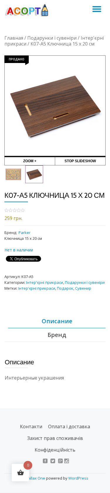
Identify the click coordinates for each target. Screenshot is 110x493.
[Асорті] (29, 10)
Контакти (31, 426)
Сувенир (83, 288)
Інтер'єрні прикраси (44, 282)
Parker (24, 232)
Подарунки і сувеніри (52, 38)
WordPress (78, 478)
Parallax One (34, 478)
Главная (13, 38)
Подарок (65, 288)
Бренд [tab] (57, 335)
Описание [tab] (57, 321)
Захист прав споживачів (55, 438)
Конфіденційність (55, 450)
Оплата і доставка (69, 426)
